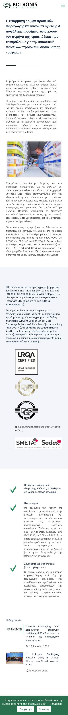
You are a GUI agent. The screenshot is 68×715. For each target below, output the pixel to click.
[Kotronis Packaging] (20, 5)
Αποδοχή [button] (44, 709)
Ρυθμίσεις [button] (56, 704)
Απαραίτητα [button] (26, 709)
